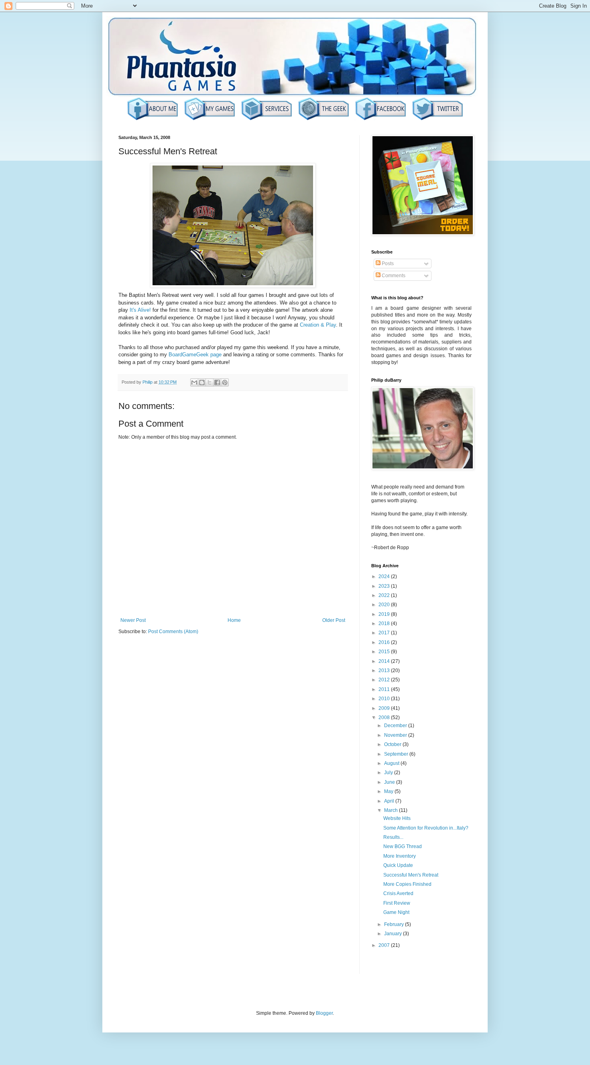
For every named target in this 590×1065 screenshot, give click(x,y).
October (393, 744)
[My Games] (209, 119)
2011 (384, 689)
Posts (387, 263)
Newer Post (133, 620)
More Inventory (399, 856)
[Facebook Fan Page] (380, 119)
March (391, 810)
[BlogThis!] (202, 382)
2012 (384, 680)
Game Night (396, 912)
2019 (384, 614)
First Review (396, 903)
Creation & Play (318, 325)
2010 (384, 698)
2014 (384, 661)
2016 (384, 642)
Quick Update (398, 865)
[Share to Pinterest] (225, 382)
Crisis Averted (398, 893)
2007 (384, 945)
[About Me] (152, 119)
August (392, 763)
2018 (384, 623)
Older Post (333, 620)
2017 (384, 633)
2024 (384, 576)
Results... (393, 837)
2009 (384, 708)
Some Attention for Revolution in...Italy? (425, 828)
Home (234, 620)
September (396, 754)
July (389, 772)
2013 (384, 670)
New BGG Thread (402, 846)
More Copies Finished (407, 884)
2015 (384, 651)
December (396, 725)
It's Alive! (140, 310)
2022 (384, 595)
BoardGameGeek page (195, 355)
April (389, 801)
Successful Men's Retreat (410, 875)
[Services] (266, 119)
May (389, 791)
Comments (392, 275)
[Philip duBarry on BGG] (323, 119)
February (394, 924)
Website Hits (397, 818)
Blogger (324, 1013)
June (390, 782)
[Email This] (194, 382)
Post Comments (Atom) (173, 631)
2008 (384, 717)
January (393, 933)
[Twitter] (437, 119)
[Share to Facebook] (217, 382)
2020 (384, 604)
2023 (384, 586)
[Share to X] (209, 382)
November (396, 735)
